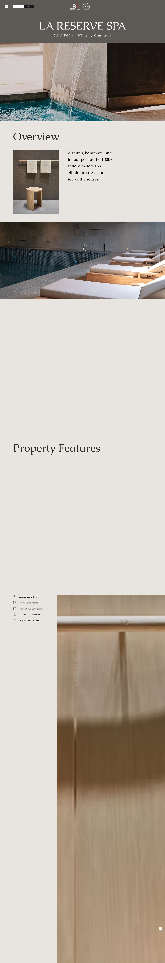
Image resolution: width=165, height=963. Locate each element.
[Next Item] (160, 928)
